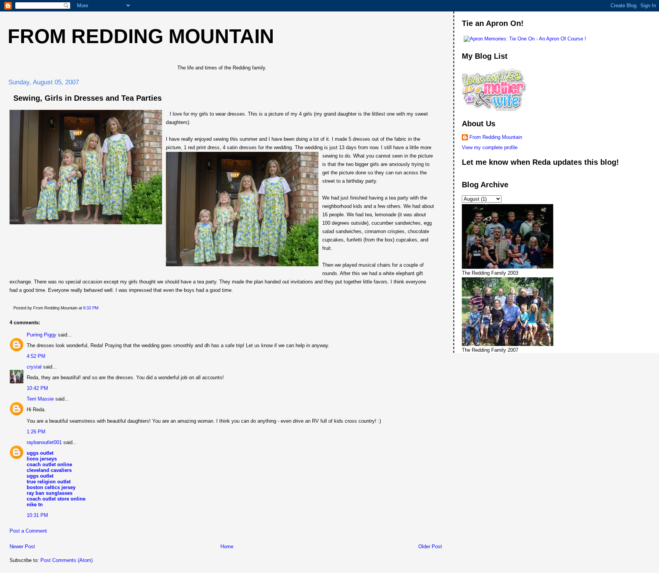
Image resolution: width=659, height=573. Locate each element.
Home (226, 546)
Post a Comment (28, 531)
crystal (34, 367)
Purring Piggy (41, 335)
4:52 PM (36, 356)
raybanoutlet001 (44, 442)
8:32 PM (90, 308)
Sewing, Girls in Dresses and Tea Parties (87, 98)
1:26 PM (36, 432)
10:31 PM (37, 515)
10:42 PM (37, 388)
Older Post (430, 546)
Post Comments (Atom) (66, 560)
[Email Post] (100, 308)
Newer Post (22, 546)
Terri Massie (40, 399)
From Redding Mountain (141, 36)
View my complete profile (490, 147)
